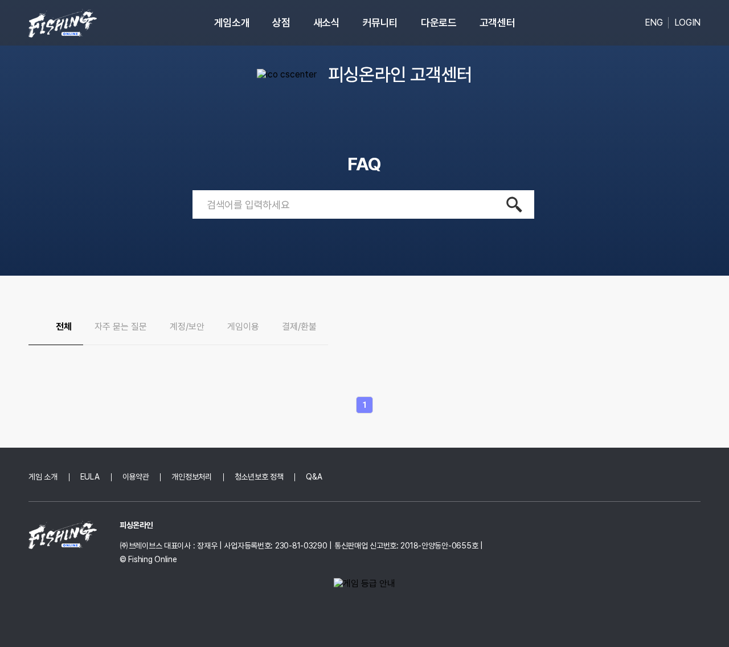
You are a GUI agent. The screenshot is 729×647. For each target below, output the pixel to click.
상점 (281, 22)
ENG (654, 22)
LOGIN (687, 22)
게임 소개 (43, 476)
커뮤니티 (381, 22)
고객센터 (497, 22)
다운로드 (439, 22)
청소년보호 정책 (259, 476)
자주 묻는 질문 (121, 326)
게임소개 (232, 22)
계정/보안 (187, 326)
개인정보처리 (191, 476)
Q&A (314, 476)
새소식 (326, 22)
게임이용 (243, 326)
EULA (90, 476)
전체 (64, 326)
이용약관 (135, 476)
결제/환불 (299, 326)
